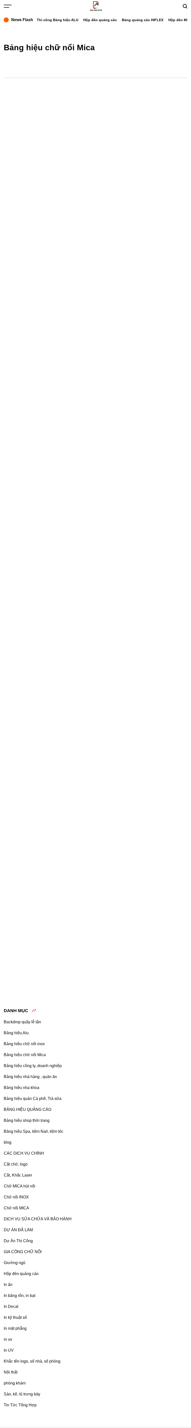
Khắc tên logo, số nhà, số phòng (32, 1361)
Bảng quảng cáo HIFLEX (142, 20)
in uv (8, 1339)
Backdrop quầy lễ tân (22, 1022)
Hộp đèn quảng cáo (100, 20)
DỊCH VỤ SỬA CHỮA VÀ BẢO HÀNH (38, 1219)
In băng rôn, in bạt (19, 1295)
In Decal (11, 1306)
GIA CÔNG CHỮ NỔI (23, 1252)
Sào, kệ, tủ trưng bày (22, 1394)
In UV (9, 1350)
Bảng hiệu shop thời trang (26, 1120)
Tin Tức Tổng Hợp (20, 1405)
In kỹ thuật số (15, 1317)
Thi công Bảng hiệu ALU (57, 20)
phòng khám (15, 1383)
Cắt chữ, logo (16, 1164)
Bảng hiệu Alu (16, 1033)
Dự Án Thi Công (18, 1241)
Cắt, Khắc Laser (18, 1175)
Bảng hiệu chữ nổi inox (24, 1044)
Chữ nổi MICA (16, 1208)
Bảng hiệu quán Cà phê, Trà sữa (32, 1098)
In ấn (8, 1284)
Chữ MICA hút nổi (19, 1186)
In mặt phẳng (15, 1328)
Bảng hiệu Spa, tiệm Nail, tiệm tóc (33, 1131)
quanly (128, 134)
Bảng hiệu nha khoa (21, 1087)
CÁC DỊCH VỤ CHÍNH (24, 1153)
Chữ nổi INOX (16, 1197)
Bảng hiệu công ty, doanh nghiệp (33, 1066)
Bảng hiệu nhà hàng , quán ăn (30, 1077)
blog (7, 1142)
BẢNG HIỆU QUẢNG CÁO (27, 1109)
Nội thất (10, 1372)
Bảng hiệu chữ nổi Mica (25, 1055)
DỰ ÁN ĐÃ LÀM (18, 1230)
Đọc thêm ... (99, 178)
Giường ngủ (14, 1263)
